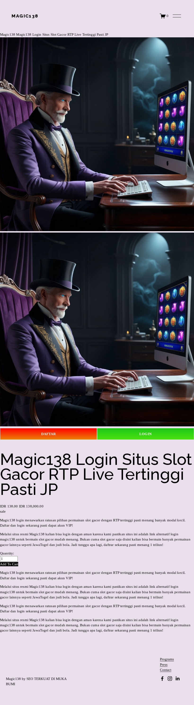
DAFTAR (48, 434)
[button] (9, 564)
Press (164, 664)
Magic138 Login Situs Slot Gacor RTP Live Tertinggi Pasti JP (62, 34)
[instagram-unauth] (170, 678)
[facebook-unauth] (162, 678)
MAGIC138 (25, 15)
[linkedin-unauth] (177, 678)
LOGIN (145, 434)
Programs (167, 659)
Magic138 (7, 34)
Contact (165, 670)
